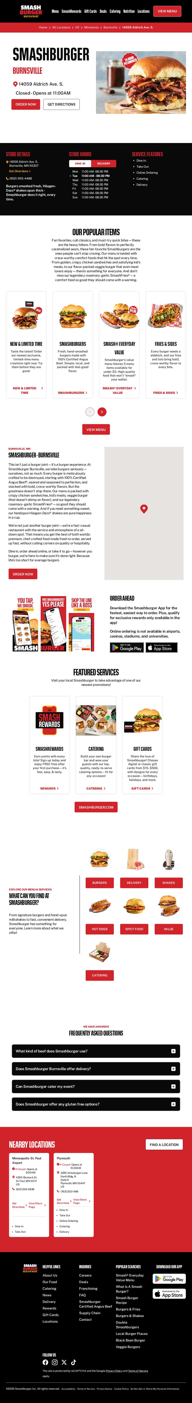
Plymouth (63, 1158)
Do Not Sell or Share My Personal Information (154, 1389)
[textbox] (33, 193)
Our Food (50, 1282)
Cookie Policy (121, 1389)
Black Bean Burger (130, 1340)
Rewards (49, 1308)
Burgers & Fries (128, 1309)
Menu (55, 11)
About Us (50, 1275)
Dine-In (80, 163)
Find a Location (164, 1145)
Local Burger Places (132, 1334)
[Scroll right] (102, 411)
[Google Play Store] (127, 647)
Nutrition (129, 11)
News (47, 1295)
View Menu (167, 11)
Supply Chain (89, 1313)
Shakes (168, 883)
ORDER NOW (23, 574)
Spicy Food (134, 929)
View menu (96, 430)
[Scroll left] (90, 411)
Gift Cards (90, 11)
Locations (144, 11)
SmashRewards (71, 11)
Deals (103, 11)
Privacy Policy (114, 1370)
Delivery (103, 163)
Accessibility (68, 1389)
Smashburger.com (96, 807)
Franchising (88, 1288)
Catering (115, 11)
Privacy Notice (104, 1389)
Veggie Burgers (128, 1347)
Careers (85, 1275)
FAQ (82, 1295)
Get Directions (61, 104)
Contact (85, 1320)
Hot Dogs (100, 929)
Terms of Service (138, 1370)
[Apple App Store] (161, 647)
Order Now (26, 104)
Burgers (99, 883)
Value (168, 929)
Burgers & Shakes (130, 1316)
